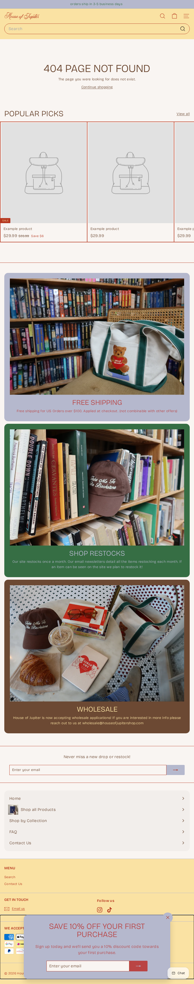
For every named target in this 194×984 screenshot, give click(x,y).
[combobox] (97, 29)
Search (9, 877)
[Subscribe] (138, 966)
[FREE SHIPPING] (97, 336)
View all (183, 114)
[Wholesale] (97, 643)
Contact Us (13, 884)
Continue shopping (97, 87)
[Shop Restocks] (97, 487)
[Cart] (174, 16)
